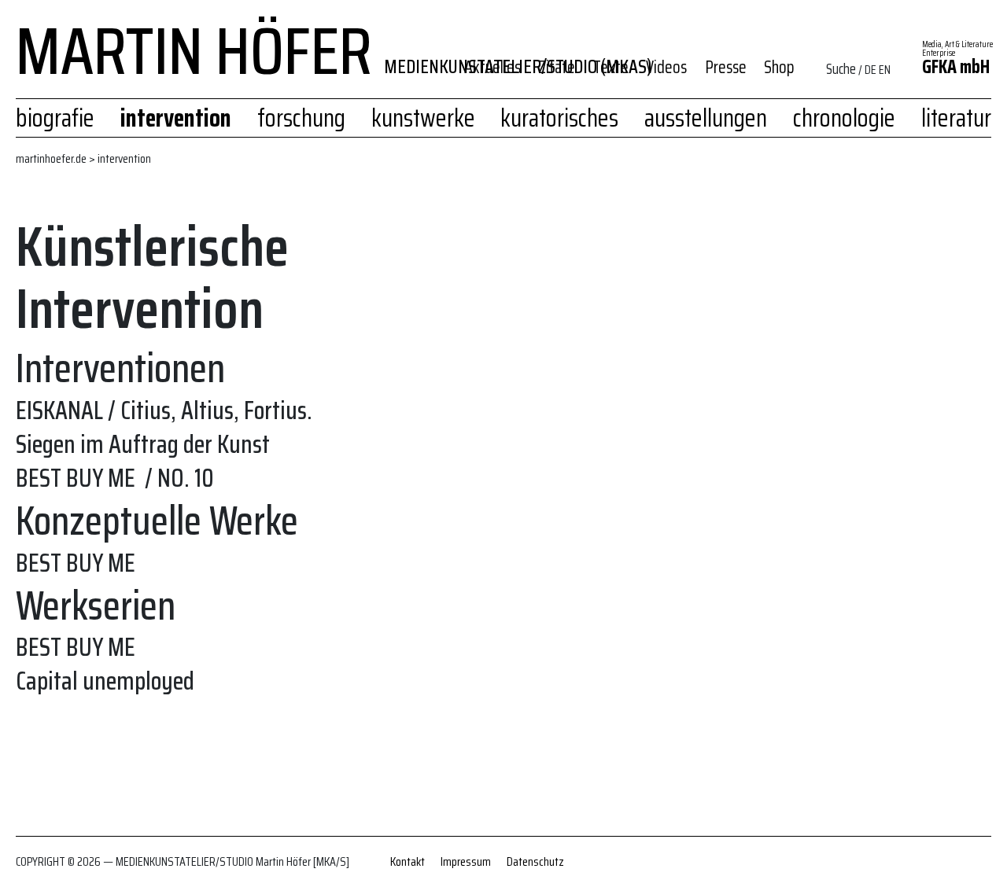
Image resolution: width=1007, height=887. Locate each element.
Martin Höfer (194, 43)
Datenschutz (535, 861)
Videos (666, 67)
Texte (611, 67)
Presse (726, 67)
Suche (841, 68)
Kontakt (407, 861)
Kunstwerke (423, 118)
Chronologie (844, 118)
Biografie (55, 118)
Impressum (466, 861)
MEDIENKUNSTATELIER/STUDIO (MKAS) (518, 66)
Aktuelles (492, 67)
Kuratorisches (559, 118)
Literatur (956, 118)
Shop (779, 67)
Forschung (301, 118)
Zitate (556, 67)
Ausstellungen (705, 118)
